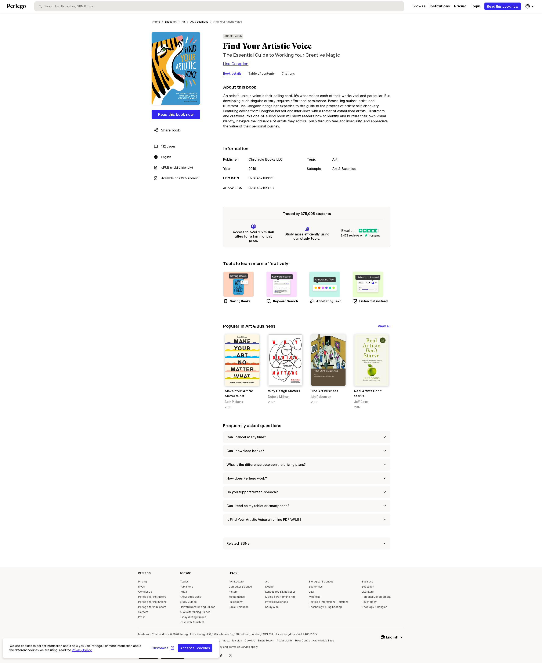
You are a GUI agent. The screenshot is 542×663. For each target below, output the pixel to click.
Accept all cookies (195, 648)
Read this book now (502, 6)
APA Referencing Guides (195, 612)
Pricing (460, 6)
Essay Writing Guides (193, 617)
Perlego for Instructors (152, 596)
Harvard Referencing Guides (197, 606)
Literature (368, 591)
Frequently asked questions (252, 425)
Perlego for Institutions (152, 601)
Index (183, 591)
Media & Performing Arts (280, 596)
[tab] (232, 74)
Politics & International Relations (328, 601)
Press (141, 617)
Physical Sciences (276, 601)
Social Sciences (239, 606)
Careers (143, 612)
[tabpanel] (306, 137)
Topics (184, 581)
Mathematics (237, 596)
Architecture (236, 581)
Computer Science (240, 586)
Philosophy (236, 601)
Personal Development (376, 596)
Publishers (186, 586)
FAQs (141, 586)
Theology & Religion (374, 606)
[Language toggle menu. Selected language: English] (530, 6)
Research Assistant (192, 622)
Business (367, 581)
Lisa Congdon (235, 63)
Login (475, 6)
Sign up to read (242, 381)
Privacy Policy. (82, 650)
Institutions (440, 6)
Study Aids (272, 606)
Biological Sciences (321, 581)
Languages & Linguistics (280, 591)
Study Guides (188, 601)
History (233, 591)
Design (269, 586)
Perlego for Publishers (152, 606)
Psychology (369, 601)
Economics (316, 586)
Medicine (315, 596)
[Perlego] (16, 7)
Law (311, 591)
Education (368, 586)
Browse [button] (419, 6)
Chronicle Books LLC (265, 159)
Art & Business (344, 169)
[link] (242, 371)
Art (334, 159)
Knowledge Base (190, 596)
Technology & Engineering (325, 606)
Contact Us (145, 591)
